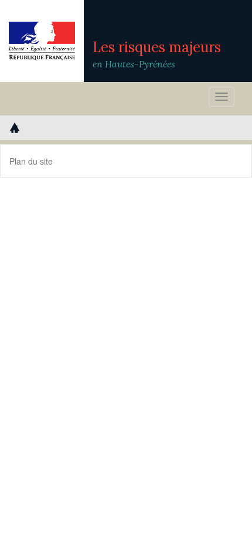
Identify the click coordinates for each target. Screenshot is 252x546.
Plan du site (31, 161)
